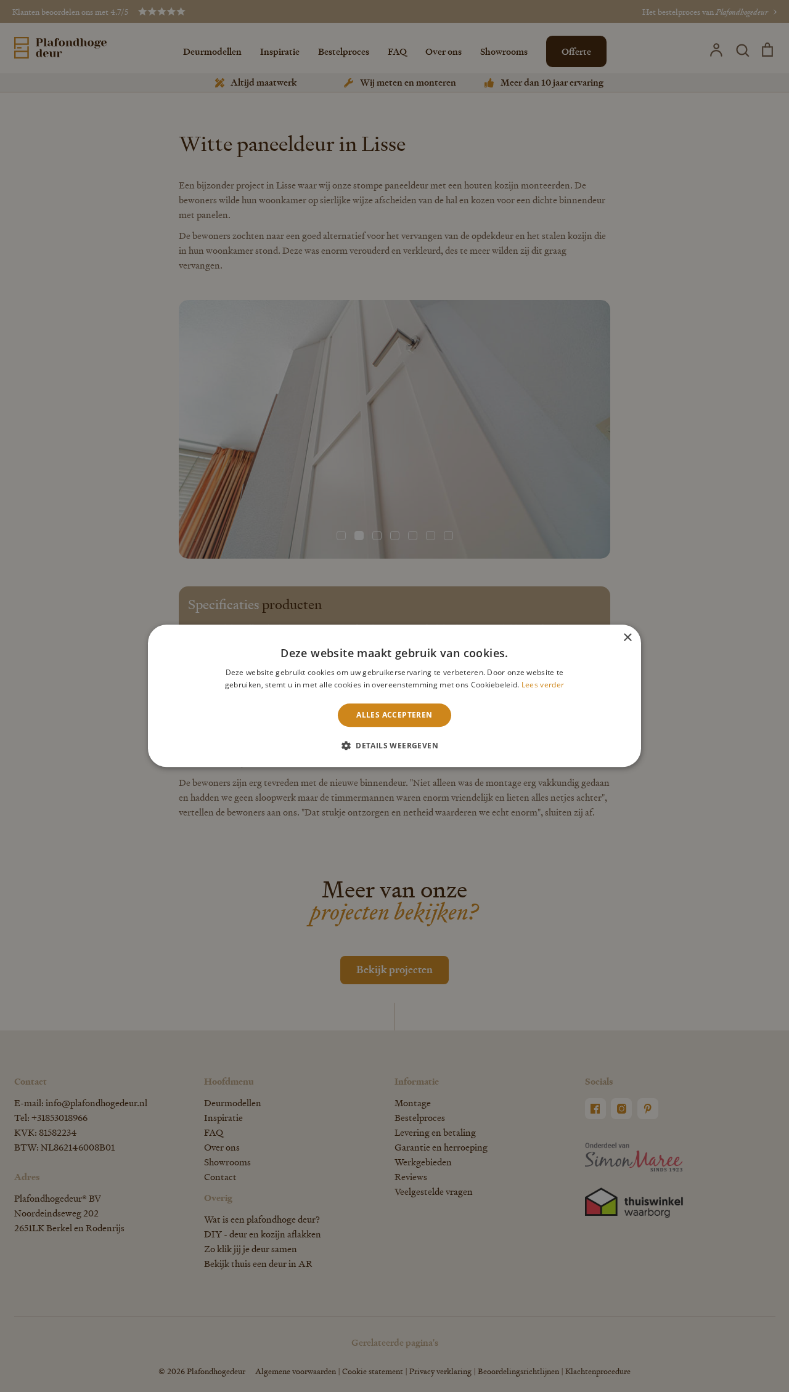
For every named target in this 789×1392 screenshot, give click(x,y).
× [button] (627, 637)
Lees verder (542, 685)
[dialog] (394, 696)
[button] (394, 746)
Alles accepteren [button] (394, 715)
